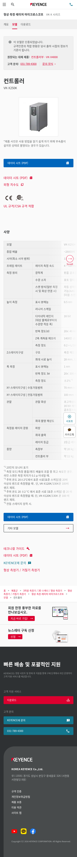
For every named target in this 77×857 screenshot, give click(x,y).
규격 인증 (16, 791)
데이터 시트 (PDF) (16, 177)
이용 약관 (16, 807)
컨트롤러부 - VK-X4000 (44, 57)
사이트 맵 (16, 812)
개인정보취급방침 (20, 796)
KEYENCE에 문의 (15, 563)
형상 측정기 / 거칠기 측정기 (22, 570)
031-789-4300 (15, 731)
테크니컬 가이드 (14, 548)
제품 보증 (16, 802)
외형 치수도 (11, 184)
